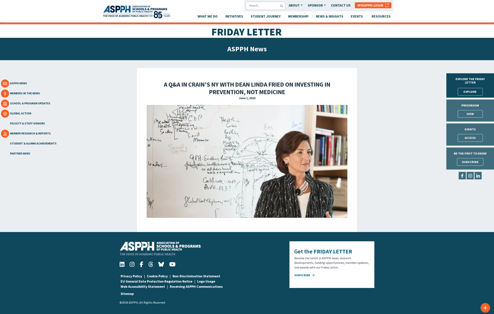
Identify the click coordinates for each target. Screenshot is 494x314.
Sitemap (127, 293)
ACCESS (470, 138)
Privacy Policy (131, 276)
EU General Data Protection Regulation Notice (156, 281)
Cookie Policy (157, 276)
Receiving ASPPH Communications (196, 286)
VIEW (470, 114)
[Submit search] (282, 6)
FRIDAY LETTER (333, 251)
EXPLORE (470, 92)
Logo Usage (206, 281)
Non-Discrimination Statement (196, 276)
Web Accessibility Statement (143, 286)
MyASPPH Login (371, 5)
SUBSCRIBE (470, 162)
